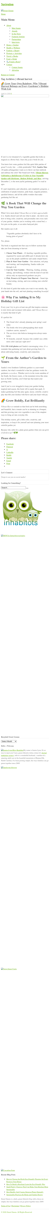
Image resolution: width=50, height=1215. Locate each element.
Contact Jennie (17, 67)
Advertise (15, 70)
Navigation (7, 4)
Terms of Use (5, 1206)
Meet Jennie (16, 28)
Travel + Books (12, 56)
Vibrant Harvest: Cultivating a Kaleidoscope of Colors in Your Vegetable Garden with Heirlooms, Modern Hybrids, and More (25, 175)
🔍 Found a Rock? (13, 61)
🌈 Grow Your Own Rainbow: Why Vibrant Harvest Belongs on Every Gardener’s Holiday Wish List (25, 86)
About (8, 25)
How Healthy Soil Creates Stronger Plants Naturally (24, 1192)
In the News (16, 33)
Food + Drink (11, 59)
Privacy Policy (25, 1206)
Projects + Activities (14, 53)
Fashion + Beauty (13, 50)
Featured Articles (18, 36)
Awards (14, 31)
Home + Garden (12, 45)
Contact (9, 64)
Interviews (16, 42)
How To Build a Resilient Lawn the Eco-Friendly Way (25, 1184)
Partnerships (16, 39)
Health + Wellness (13, 47)
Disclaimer (15, 1206)
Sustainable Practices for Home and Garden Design (24, 1194)
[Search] (27, 488)
